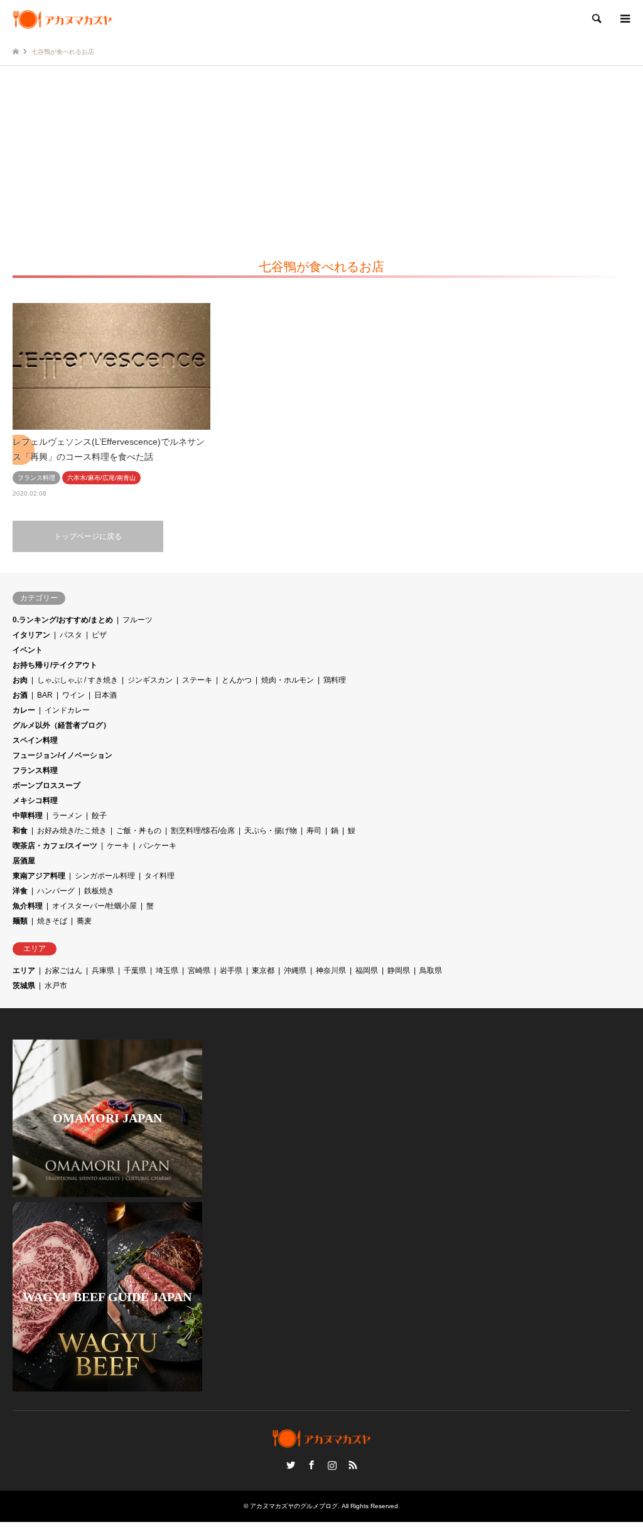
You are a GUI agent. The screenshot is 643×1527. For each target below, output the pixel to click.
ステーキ (197, 680)
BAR (45, 695)
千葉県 (135, 970)
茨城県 (24, 985)
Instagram (332, 1464)
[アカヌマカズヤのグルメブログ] (62, 18)
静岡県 (398, 970)
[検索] (596, 19)
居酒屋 (24, 860)
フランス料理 (35, 770)
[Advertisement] (321, 160)
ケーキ (118, 845)
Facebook (311, 1464)
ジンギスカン (150, 680)
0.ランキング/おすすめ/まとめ (63, 619)
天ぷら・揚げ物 (270, 830)
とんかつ (237, 680)
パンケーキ (157, 845)
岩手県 (231, 970)
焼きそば (52, 921)
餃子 (99, 815)
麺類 (20, 921)
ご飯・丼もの (138, 830)
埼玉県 (167, 970)
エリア (24, 970)
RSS (353, 1464)
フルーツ (137, 619)
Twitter (290, 1464)
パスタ (71, 634)
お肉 (20, 680)
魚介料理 (28, 906)
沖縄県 (295, 970)
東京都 (263, 970)
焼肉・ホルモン (287, 680)
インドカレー (67, 710)
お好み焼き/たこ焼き (72, 830)
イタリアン (31, 634)
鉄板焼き (99, 890)
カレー (24, 710)
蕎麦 (84, 921)
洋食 (20, 890)
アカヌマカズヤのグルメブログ (294, 1506)
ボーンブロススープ (46, 785)
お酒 (20, 695)
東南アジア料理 (39, 875)
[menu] (624, 19)
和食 (20, 830)
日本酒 (105, 695)
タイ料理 (159, 875)
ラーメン (67, 815)
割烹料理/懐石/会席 (203, 830)
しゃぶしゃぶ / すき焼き (77, 680)
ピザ (99, 634)
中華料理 (28, 815)
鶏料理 (334, 680)
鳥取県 (430, 970)
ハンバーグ (56, 890)
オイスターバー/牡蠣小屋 (94, 906)
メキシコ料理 (35, 800)
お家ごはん (63, 970)
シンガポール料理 (105, 875)
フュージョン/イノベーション (62, 755)
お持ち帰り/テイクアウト (55, 665)
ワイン (73, 695)
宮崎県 (199, 970)
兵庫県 (103, 970)
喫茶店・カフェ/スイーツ (55, 845)
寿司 (314, 830)
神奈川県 (331, 970)
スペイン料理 (35, 740)
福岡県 (366, 970)
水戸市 (56, 985)
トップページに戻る (88, 536)
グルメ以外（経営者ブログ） (62, 725)
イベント (28, 650)
